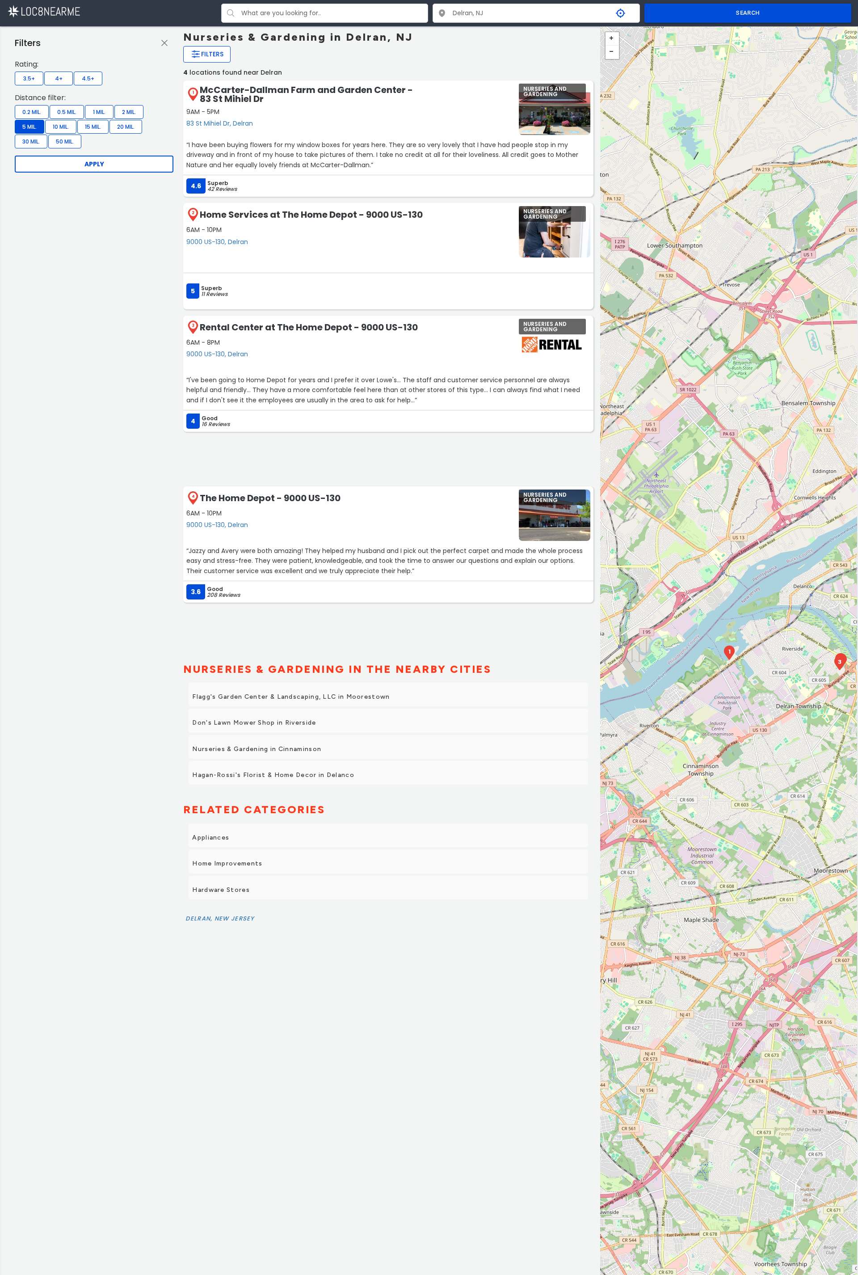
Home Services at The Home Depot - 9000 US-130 (311, 214)
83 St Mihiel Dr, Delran (219, 123)
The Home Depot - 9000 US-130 (270, 498)
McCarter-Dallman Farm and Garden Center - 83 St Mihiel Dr (306, 94)
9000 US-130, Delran (217, 241)
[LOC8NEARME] (43, 11)
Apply (94, 164)
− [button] (612, 52)
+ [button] (612, 39)
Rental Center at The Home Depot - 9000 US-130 (309, 327)
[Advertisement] (388, 458)
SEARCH (748, 12)
